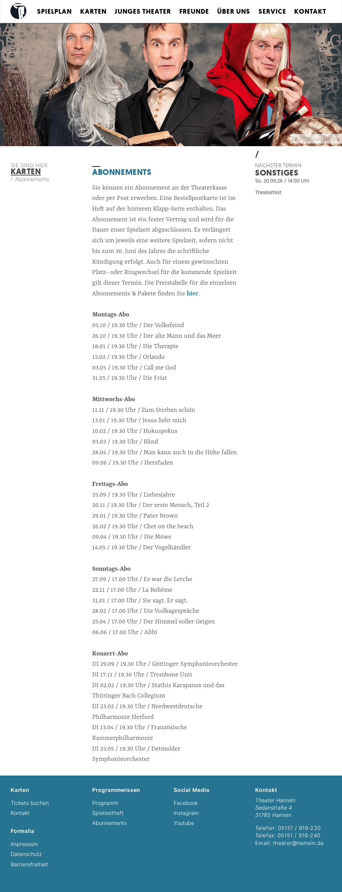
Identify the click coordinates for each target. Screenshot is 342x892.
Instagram (186, 813)
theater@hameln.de (298, 843)
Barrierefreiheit (29, 864)
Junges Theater (143, 11)
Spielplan (54, 11)
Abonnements (109, 823)
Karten (93, 11)
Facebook (186, 803)
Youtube (184, 823)
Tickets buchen (30, 803)
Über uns (233, 11)
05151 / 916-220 (299, 828)
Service (272, 11)
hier (192, 293)
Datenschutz (26, 854)
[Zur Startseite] (18, 11)
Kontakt (310, 11)
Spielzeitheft (108, 813)
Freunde (194, 11)
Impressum (24, 844)
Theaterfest (268, 192)
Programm (105, 803)
